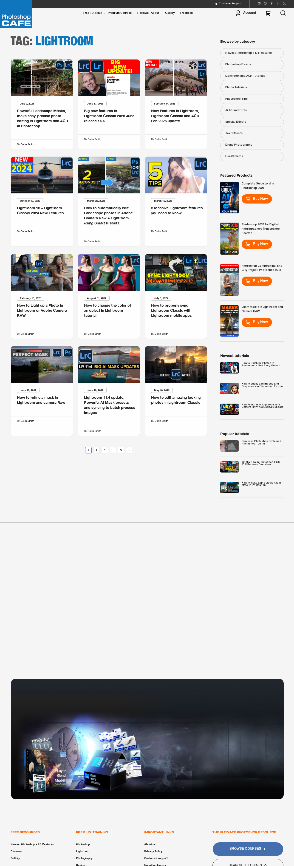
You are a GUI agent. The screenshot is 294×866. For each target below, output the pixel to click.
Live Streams (234, 156)
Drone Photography (238, 145)
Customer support (156, 858)
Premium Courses (120, 13)
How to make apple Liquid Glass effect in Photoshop (262, 484)
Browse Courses (245, 848)
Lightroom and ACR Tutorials (245, 76)
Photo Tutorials (236, 87)
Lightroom (82, 851)
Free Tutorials (92, 13)
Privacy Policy (153, 851)
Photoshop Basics (238, 64)
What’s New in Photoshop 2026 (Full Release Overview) (261, 463)
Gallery (170, 13)
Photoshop (83, 844)
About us (149, 844)
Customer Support (230, 4)
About (155, 13)
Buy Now (260, 199)
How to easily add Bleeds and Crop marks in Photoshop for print (262, 385)
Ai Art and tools (236, 110)
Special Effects (235, 122)
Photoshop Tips (236, 99)
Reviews (143, 13)
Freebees (186, 13)
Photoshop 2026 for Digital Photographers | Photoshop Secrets (261, 228)
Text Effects (234, 133)
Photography (84, 858)
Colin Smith (27, 144)
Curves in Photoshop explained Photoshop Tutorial (261, 442)
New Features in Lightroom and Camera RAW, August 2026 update (262, 406)
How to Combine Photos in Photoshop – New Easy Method (261, 364)
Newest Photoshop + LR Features (248, 53)
